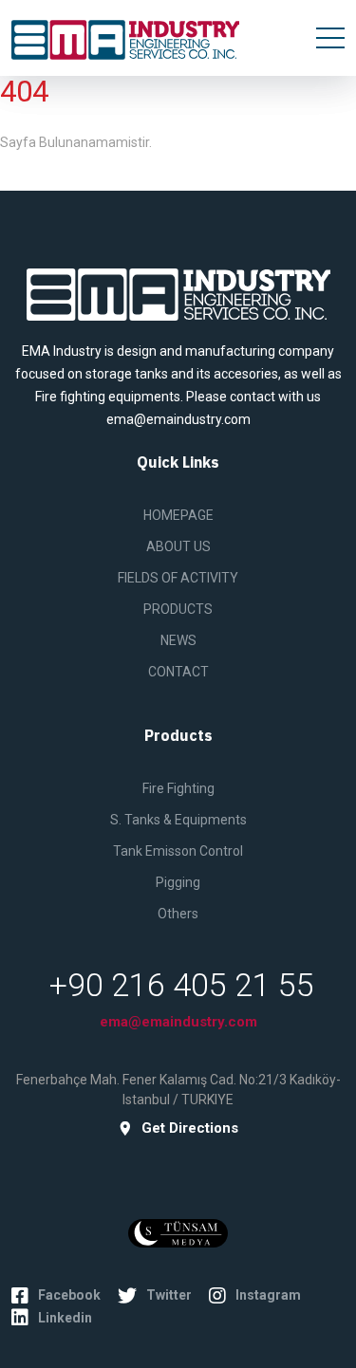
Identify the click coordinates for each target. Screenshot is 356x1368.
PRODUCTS (178, 609)
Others (178, 913)
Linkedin (65, 1317)
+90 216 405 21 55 (181, 984)
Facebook (69, 1295)
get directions (189, 1128)
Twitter (169, 1295)
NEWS (178, 640)
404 (24, 91)
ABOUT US (178, 546)
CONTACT (178, 671)
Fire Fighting (178, 788)
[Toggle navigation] (330, 38)
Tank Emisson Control (178, 851)
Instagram (268, 1295)
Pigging (178, 882)
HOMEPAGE (178, 515)
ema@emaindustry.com (178, 1021)
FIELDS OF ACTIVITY (178, 577)
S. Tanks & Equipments (178, 819)
